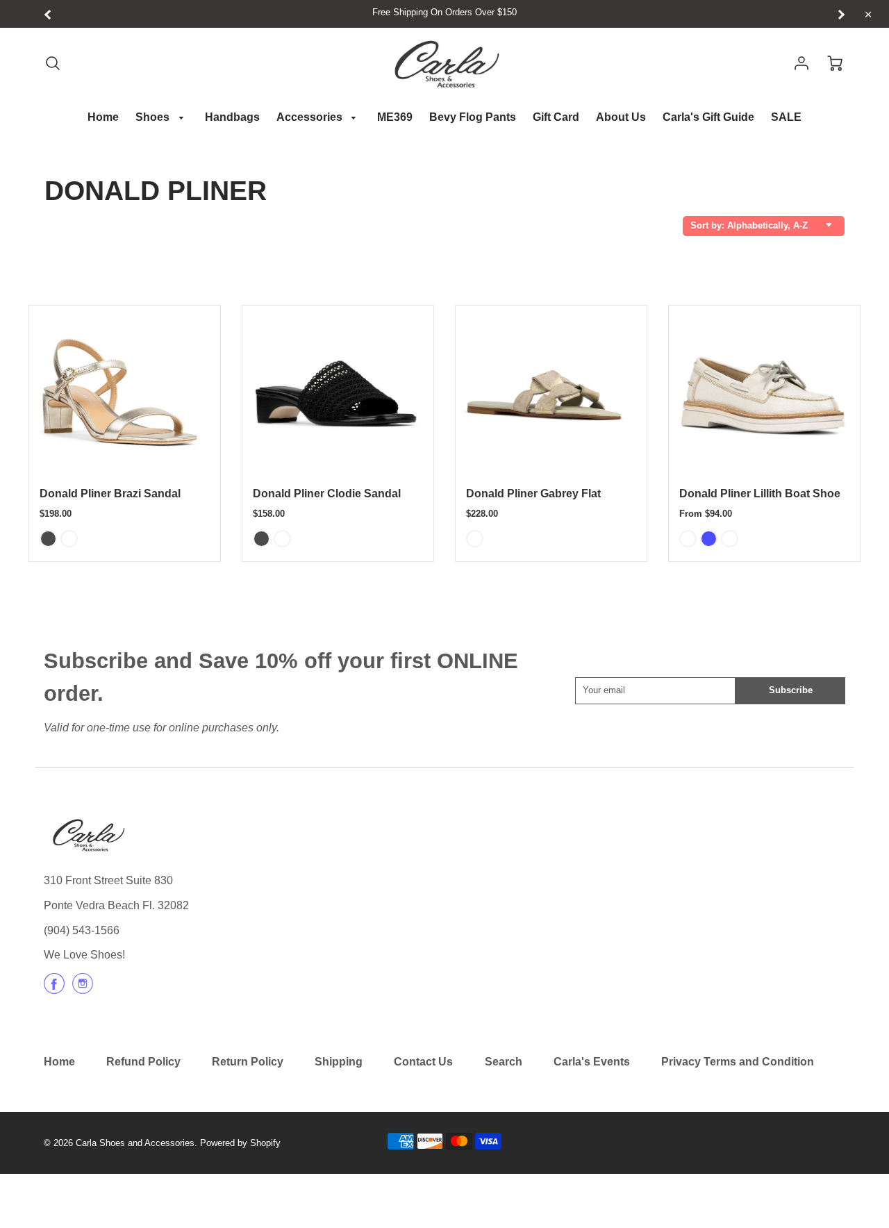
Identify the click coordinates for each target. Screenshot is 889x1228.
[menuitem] (103, 117)
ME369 (395, 117)
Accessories (310, 117)
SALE (786, 117)
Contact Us (423, 1062)
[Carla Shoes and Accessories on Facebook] (54, 989)
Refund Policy (143, 1062)
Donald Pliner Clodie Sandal (327, 493)
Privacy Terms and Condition (737, 1062)
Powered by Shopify (240, 1143)
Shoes (153, 117)
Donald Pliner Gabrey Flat (533, 493)
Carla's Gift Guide (708, 117)
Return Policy (247, 1062)
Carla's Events (592, 1062)
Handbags (232, 117)
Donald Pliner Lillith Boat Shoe (759, 493)
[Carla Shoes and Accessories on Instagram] (82, 989)
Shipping (339, 1062)
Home (103, 117)
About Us (621, 117)
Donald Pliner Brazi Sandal (110, 493)
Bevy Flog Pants (472, 117)
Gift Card (556, 117)
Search (503, 1062)
